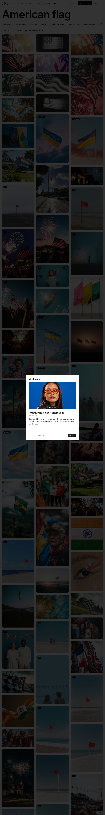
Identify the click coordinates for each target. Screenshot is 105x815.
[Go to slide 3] (52, 407)
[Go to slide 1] (49, 407)
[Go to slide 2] (50, 407)
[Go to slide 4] (54, 407)
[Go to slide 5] (55, 407)
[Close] (76, 377)
